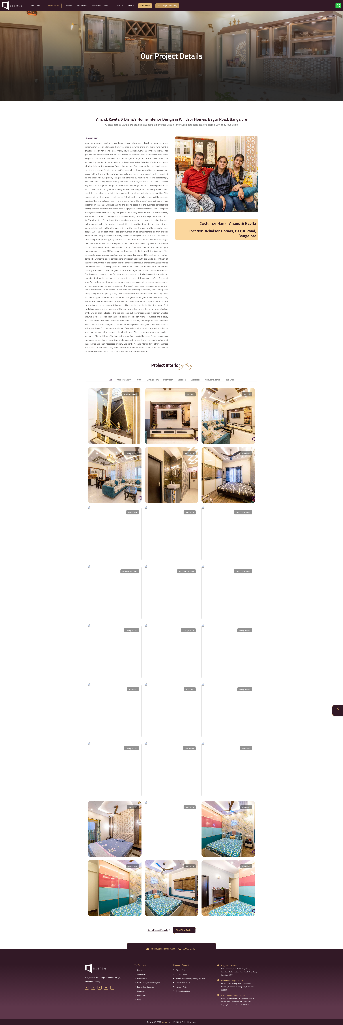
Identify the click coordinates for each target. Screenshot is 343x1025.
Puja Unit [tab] (229, 379)
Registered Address (229, 965)
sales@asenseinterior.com (163, 948)
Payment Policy (181, 974)
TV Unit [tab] (138, 379)
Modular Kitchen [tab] (212, 379)
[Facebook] (93, 988)
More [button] (130, 5)
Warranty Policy (181, 987)
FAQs (139, 1000)
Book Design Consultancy (167, 6)
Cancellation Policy (183, 983)
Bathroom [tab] (168, 379)
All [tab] (110, 379)
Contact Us (119, 5)
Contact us (141, 991)
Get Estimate (145, 6)
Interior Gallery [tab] (123, 379)
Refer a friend (142, 995)
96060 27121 (189, 948)
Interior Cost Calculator (145, 987)
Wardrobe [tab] (195, 379)
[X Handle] (87, 988)
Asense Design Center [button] (100, 5)
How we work (142, 979)
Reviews (69, 5)
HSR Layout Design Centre (233, 995)
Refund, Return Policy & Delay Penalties (190, 979)
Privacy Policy (181, 970)
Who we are (141, 974)
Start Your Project (184, 930)
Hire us (139, 970)
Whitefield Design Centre (232, 980)
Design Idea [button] (35, 5)
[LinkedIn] (100, 988)
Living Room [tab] (153, 379)
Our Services (82, 5)
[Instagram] (112, 988)
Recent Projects (53, 6)
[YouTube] (106, 988)
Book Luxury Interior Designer (148, 983)
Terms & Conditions (183, 991)
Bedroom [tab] (182, 379)
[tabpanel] (171, 650)
